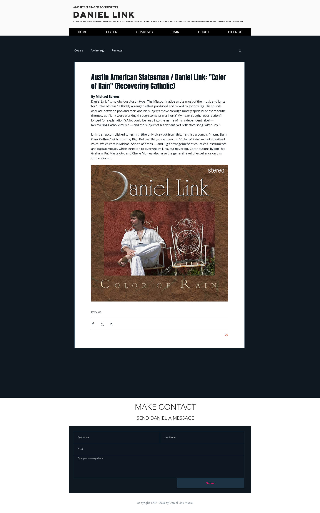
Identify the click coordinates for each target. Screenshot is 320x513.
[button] (240, 50)
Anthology (97, 50)
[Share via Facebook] (93, 324)
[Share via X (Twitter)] (102, 324)
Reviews (117, 50)
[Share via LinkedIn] (111, 324)
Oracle (78, 50)
